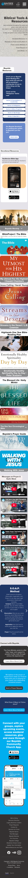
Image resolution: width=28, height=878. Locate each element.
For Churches (14, 838)
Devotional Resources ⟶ (19, 39)
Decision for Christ (14, 829)
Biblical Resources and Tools (14, 847)
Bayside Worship (14, 836)
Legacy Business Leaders (14, 822)
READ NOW (14, 137)
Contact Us (14, 827)
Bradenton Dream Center (14, 843)
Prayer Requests (14, 825)
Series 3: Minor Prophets (14, 109)
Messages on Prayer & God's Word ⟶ (16, 42)
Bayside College (14, 840)
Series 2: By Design (14, 113)
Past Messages (14, 834)
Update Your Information (14, 845)
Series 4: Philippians (14, 105)
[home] (8, 4)
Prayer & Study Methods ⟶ (19, 45)
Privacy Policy (11, 865)
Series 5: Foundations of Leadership (14, 101)
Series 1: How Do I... (14, 116)
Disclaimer (17, 867)
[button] (24, 4)
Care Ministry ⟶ (22, 51)
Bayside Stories (14, 831)
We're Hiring (14, 818)
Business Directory (14, 820)
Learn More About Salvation (14, 710)
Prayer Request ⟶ (21, 48)
